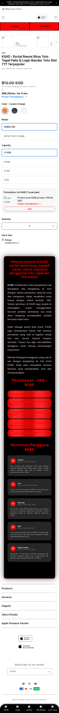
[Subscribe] (49, 671)
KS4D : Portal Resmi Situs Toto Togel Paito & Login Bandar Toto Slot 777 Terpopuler (29, 3)
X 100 (7, 171)
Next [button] (56, 3)
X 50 (6, 180)
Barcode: (19, 68)
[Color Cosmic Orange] (5, 110)
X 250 (7, 162)
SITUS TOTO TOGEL (14, 136)
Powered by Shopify (38, 700)
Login (17, 710)
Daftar (29, 710)
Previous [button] (2, 3)
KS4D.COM (9, 127)
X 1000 (7, 152)
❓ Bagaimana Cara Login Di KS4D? (26, 413)
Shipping (15, 86)
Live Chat (52, 710)
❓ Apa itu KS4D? (20, 394)
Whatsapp (41, 710)
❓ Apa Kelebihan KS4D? (24, 433)
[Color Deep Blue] (15, 111)
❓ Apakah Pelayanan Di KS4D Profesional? (27, 424)
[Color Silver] (24, 111)
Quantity (6, 219)
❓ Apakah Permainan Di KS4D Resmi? (28, 403)
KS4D (6, 710)
